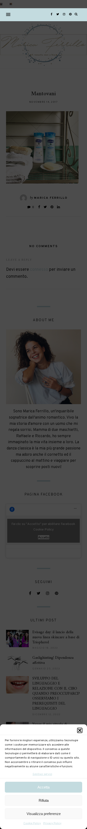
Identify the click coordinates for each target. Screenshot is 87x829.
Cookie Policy (32, 823)
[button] (79, 730)
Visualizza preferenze (44, 814)
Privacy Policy (52, 823)
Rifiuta (44, 800)
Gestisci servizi (42, 774)
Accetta (43, 787)
